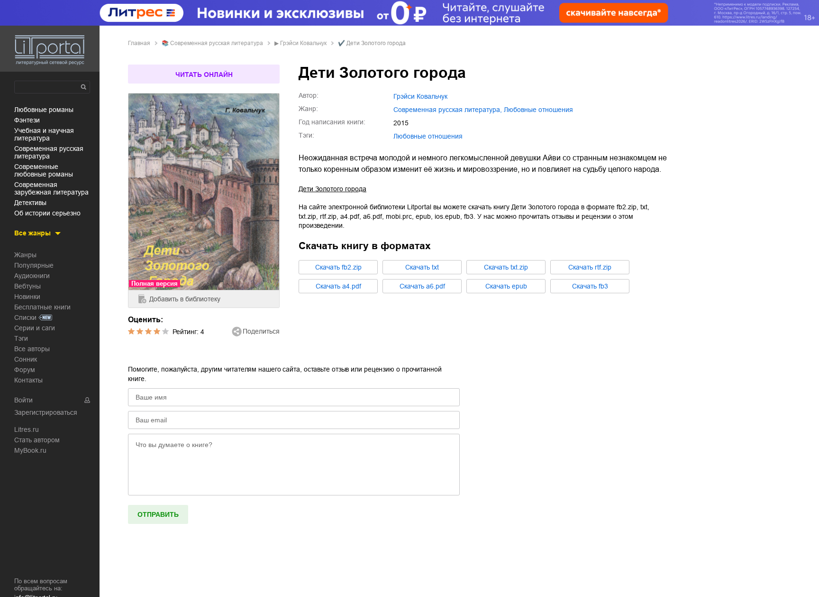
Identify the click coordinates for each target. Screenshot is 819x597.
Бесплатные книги (42, 307)
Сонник (25, 359)
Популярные (34, 265)
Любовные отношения (428, 136)
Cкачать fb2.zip (338, 267)
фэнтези (27, 120)
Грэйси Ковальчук (303, 43)
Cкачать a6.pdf (422, 286)
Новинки (27, 296)
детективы (30, 202)
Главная (139, 43)
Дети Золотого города (332, 189)
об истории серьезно (47, 213)
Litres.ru (26, 429)
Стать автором (37, 440)
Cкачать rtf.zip (589, 267)
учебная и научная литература (44, 134)
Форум (24, 369)
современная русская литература (48, 152)
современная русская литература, (447, 109)
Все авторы (32, 349)
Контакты (28, 380)
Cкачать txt (422, 267)
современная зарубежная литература (51, 188)
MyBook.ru (30, 450)
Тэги (21, 338)
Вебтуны (27, 286)
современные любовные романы (43, 170)
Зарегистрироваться (45, 412)
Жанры (25, 255)
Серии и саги (34, 328)
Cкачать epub (506, 286)
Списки (25, 317)
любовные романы (43, 109)
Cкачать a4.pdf (338, 286)
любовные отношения (538, 109)
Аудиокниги (32, 276)
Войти (23, 400)
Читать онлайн (204, 74)
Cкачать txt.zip (506, 267)
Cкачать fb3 (590, 286)
